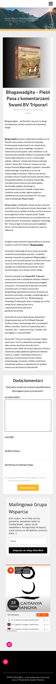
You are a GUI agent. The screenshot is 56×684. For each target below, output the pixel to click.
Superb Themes (37, 679)
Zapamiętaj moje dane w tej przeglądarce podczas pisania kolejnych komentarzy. (27, 479)
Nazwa (10, 437)
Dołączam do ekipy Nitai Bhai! (28, 550)
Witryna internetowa (19, 464)
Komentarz (13, 397)
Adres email (13, 451)
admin (28, 113)
